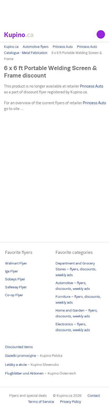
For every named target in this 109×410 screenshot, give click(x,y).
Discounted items (19, 347)
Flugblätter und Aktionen (24, 373)
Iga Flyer (11, 271)
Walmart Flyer (16, 263)
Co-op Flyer (14, 295)
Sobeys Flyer (15, 279)
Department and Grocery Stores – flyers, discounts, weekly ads (76, 269)
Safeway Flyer (16, 287)
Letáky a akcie (16, 365)
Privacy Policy (70, 402)
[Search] (101, 34)
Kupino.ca (11, 47)
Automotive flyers (35, 47)
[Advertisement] (54, 13)
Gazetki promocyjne (20, 356)
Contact (94, 396)
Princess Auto (63, 47)
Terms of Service (41, 402)
